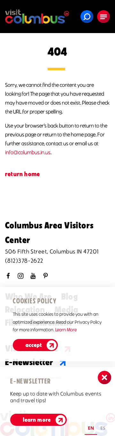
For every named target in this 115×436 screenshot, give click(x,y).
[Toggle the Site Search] (86, 16)
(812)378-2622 (24, 260)
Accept (34, 345)
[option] (103, 429)
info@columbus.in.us (27, 152)
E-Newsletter (29, 361)
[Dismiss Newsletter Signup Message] (104, 377)
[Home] (37, 17)
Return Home (22, 174)
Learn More (66, 330)
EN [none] (91, 428)
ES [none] (102, 428)
